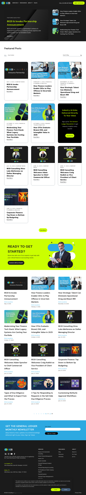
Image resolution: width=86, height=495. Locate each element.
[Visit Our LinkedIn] (5, 454)
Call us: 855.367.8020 (65, 3)
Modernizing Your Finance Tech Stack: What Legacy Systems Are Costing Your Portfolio (70, 32)
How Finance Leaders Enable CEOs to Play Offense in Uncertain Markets (70, 13)
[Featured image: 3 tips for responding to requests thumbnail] (43, 389)
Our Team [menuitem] (74, 454)
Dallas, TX (6, 470)
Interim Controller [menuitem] (42, 461)
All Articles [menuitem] (61, 456)
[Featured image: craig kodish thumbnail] (43, 355)
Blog (35, 3)
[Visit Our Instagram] (8, 454)
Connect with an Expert (16, 262)
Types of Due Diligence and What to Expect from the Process (15, 396)
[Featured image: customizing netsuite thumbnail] (70, 389)
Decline (65, 489)
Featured (11, 55)
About (30, 3)
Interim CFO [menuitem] (41, 458)
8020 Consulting (8, 301)
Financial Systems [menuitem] (42, 474)
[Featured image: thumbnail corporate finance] (70, 355)
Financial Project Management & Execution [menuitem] (45, 477)
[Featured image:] (43, 322)
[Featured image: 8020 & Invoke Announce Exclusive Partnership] (16, 289)
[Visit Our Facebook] (14, 454)
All (5, 55)
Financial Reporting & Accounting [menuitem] (45, 467)
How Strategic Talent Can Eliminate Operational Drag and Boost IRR (69, 23)
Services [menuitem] (40, 449)
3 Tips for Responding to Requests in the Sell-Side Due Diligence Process (42, 396)
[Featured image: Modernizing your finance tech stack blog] (16, 322)
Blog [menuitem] (60, 452)
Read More (10, 36)
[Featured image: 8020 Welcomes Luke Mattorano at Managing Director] (70, 322)
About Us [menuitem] (74, 452)
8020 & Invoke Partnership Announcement (11, 296)
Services (15, 3)
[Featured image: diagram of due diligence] (16, 389)
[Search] (81, 55)
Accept (55, 489)
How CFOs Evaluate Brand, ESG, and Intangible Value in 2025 (42, 329)
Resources (23, 3)
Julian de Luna (61, 399)
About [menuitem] (74, 449)
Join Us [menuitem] (73, 456)
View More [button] (43, 230)
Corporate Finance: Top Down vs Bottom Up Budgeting (68, 362)
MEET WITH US (79, 3)
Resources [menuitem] (62, 449)
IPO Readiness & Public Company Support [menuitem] (46, 470)
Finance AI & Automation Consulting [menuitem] (44, 452)
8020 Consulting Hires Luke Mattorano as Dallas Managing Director (69, 329)
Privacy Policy (78, 492)
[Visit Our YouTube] (11, 454)
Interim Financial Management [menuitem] (45, 456)
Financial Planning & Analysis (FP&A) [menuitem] (44, 464)
